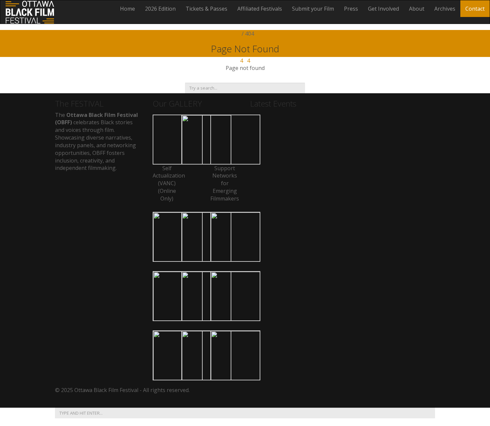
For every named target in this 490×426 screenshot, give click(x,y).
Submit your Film (313, 8)
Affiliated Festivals (259, 8)
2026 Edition (160, 8)
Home (127, 8)
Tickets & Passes (206, 8)
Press (351, 8)
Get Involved (383, 8)
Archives (444, 8)
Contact (475, 8)
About (416, 8)
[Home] (29, 11)
